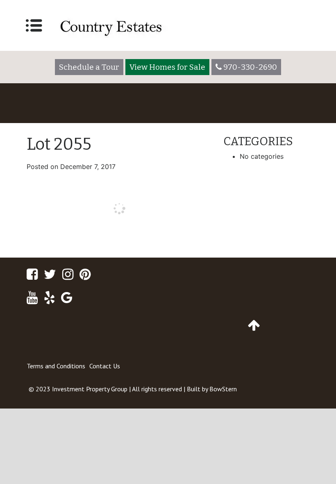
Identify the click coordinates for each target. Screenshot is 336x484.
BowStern (223, 389)
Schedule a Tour (89, 67)
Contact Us (104, 366)
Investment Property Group (89, 389)
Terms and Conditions (56, 366)
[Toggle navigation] (34, 25)
